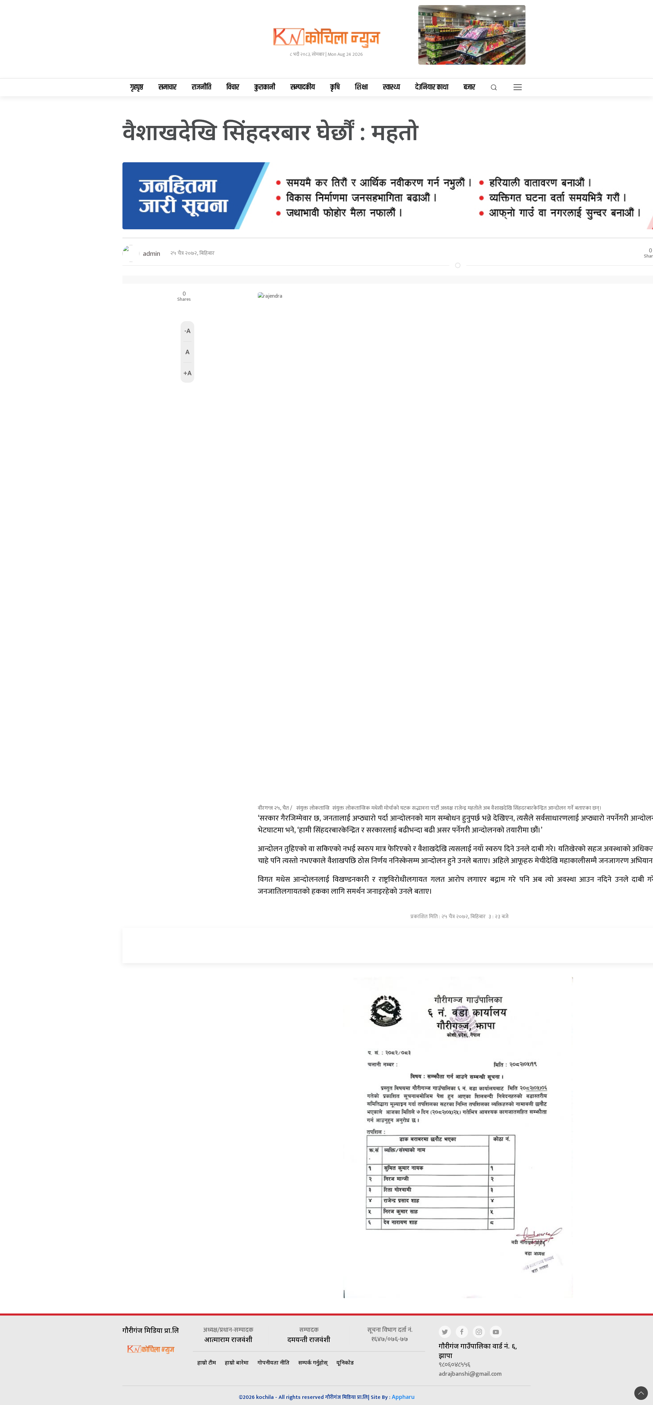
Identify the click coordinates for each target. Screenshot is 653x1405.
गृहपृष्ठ (136, 87)
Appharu (403, 1397)
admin (151, 253)
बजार (469, 87)
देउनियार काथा (431, 87)
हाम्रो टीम (206, 1362)
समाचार (167, 87)
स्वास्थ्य (391, 87)
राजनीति (201, 87)
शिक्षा (361, 87)
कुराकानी (264, 87)
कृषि (335, 87)
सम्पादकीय (302, 87)
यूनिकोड (345, 1362)
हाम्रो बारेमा (237, 1362)
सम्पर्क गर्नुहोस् (313, 1362)
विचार (233, 87)
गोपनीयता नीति (273, 1362)
